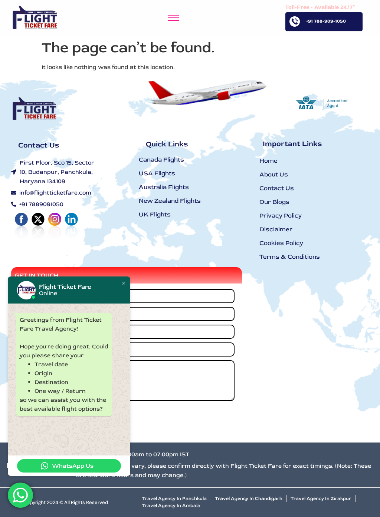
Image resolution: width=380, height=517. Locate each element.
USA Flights (157, 173)
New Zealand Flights (170, 201)
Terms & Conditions (289, 257)
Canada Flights (161, 159)
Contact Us (276, 188)
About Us (273, 174)
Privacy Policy (280, 215)
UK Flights (155, 214)
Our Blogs (274, 202)
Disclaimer (275, 229)
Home (268, 161)
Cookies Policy (281, 243)
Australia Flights (164, 187)
